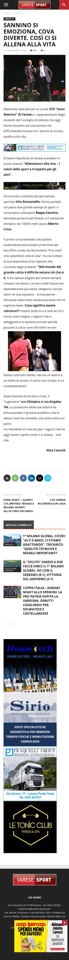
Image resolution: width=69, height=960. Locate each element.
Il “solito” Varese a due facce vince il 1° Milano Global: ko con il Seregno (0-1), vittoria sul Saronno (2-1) (43, 570)
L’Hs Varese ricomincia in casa (51, 501)
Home (7, 13)
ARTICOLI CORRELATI (19, 525)
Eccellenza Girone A (10, 569)
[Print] (7, 478)
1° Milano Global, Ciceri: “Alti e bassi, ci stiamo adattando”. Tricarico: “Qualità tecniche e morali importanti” (44, 544)
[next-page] (11, 622)
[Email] (39, 478)
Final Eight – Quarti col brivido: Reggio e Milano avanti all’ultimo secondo (19, 505)
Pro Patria (10, 596)
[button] (6, 5)
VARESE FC (18, 13)
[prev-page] (6, 622)
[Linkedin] (31, 478)
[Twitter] (47, 478)
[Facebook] (23, 478)
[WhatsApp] (15, 478)
